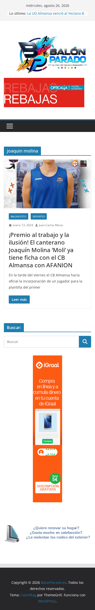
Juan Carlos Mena (51, 225)
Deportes (39, 216)
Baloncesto (18, 216)
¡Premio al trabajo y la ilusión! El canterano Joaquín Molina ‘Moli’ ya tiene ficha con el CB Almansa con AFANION (41, 250)
